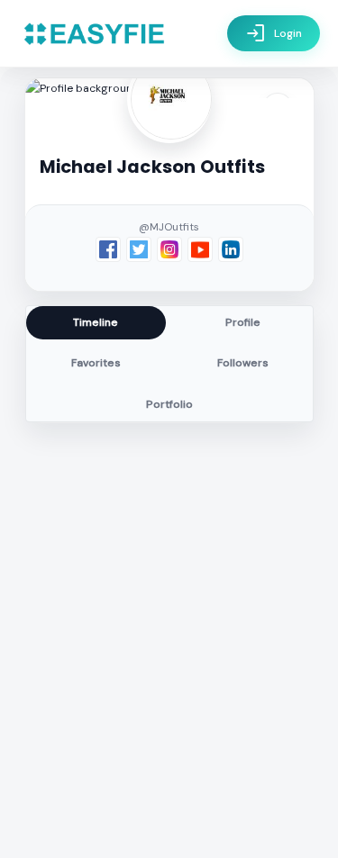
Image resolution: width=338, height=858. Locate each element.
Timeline (95, 322)
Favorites (96, 363)
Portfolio (169, 404)
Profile (242, 322)
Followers (243, 363)
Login (273, 33)
